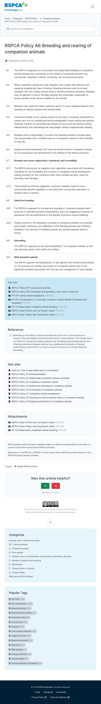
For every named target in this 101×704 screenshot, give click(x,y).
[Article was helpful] (45, 486)
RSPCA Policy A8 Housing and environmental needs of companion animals (48, 397)
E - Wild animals (15, 564)
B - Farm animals (16, 552)
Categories (17, 18)
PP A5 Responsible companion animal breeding (34, 306)
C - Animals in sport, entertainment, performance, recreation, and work (40, 556)
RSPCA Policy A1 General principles (29, 374)
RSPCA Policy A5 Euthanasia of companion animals (37, 389)
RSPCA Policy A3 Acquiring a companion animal (35, 382)
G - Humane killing (17, 572)
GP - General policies (18, 544)
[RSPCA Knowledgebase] (16, 6)
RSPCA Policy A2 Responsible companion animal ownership (40, 378)
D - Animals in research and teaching (25, 560)
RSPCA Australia (45, 687)
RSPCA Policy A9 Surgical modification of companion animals (42, 401)
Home (7, 18)
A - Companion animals (50, 18)
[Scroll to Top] (50, 522)
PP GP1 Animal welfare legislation (28, 295)
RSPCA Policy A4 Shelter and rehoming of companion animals (42, 386)
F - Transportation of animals (21, 568)
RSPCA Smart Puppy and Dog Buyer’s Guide (33, 314)
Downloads (61, 692)
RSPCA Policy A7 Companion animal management (36, 393)
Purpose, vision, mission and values (24, 540)
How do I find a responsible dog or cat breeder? (35, 370)
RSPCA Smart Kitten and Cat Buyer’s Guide (33, 310)
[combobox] (50, 29)
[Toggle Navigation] (92, 6)
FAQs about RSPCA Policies (21, 576)
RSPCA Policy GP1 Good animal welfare (31, 288)
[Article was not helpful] (56, 486)
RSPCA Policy (31, 18)
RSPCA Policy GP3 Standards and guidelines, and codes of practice (45, 291)
